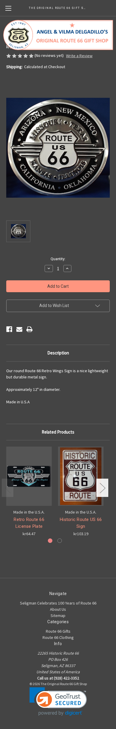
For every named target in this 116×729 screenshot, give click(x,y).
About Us (58, 609)
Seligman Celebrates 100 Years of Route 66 (58, 603)
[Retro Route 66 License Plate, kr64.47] (29, 476)
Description (58, 353)
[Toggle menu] (8, 8)
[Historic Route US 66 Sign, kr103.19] (81, 476)
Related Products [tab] (58, 432)
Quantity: (58, 259)
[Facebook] (9, 329)
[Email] (19, 329)
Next (102, 488)
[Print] (29, 329)
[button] (58, 702)
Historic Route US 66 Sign (81, 523)
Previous (8, 488)
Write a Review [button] (79, 55)
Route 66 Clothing (58, 637)
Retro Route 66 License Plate (29, 523)
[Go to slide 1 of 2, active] (50, 540)
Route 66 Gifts (58, 631)
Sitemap (58, 615)
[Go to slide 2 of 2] (59, 540)
